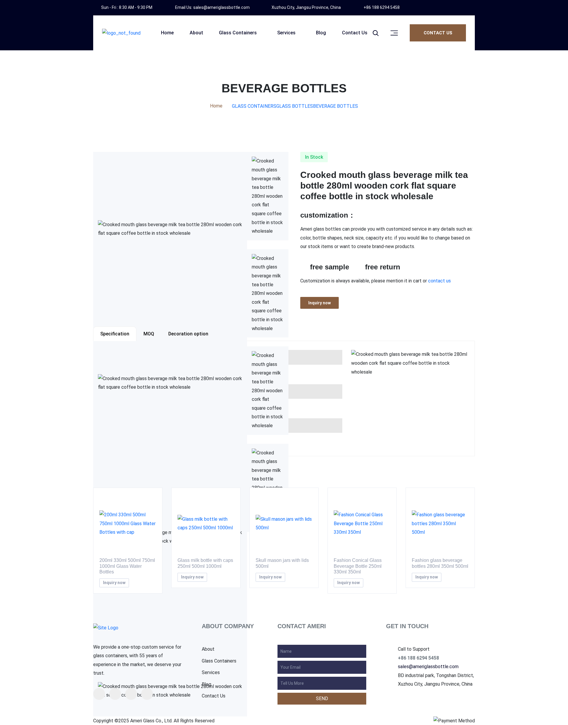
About (208, 649)
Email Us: (212, 7)
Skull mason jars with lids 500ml (282, 563)
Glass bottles (294, 106)
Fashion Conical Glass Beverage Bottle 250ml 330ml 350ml (358, 566)
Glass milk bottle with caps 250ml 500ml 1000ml (205, 563)
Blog (206, 684)
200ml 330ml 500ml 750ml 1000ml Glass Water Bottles (127, 566)
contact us (439, 281)
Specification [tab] (114, 334)
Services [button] (286, 33)
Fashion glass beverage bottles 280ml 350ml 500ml (440, 563)
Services (211, 672)
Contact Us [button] (354, 33)
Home (216, 106)
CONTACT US (438, 33)
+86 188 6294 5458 (381, 7)
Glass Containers (254, 106)
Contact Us (213, 696)
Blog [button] (321, 33)
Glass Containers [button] (238, 33)
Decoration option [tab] (188, 334)
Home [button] (167, 33)
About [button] (196, 33)
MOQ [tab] (148, 334)
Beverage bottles (335, 106)
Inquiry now (319, 302)
